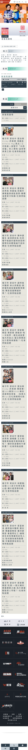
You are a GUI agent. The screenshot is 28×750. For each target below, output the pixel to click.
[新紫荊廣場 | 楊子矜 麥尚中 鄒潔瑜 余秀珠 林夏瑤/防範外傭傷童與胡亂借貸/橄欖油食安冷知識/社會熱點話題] (8, 181)
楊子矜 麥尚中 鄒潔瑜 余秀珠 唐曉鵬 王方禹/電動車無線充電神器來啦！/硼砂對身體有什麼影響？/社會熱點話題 (14, 441)
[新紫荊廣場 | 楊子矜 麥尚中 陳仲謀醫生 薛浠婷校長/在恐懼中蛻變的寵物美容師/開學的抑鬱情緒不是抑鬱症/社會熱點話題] (8, 228)
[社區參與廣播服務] (20, 663)
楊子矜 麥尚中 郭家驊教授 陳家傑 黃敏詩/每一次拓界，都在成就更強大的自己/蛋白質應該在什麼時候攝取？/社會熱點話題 (14, 336)
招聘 (14, 714)
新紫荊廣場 (7, 77)
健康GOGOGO (7, 360)
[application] (13, 79)
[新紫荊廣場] (2, 90)
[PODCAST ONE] (20, 695)
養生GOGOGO (7, 310)
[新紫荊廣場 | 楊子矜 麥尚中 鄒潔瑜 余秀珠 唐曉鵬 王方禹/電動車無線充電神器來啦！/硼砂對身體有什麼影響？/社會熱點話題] (8, 429)
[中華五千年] (7, 706)
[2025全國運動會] (7, 632)
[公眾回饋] (18, 624)
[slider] (12, 79)
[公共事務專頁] (7, 663)
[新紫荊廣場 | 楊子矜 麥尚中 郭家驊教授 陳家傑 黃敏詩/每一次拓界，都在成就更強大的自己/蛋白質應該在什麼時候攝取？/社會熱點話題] (8, 323)
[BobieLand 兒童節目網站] (20, 642)
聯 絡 (8, 624)
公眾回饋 (22, 624)
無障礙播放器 (18, 718)
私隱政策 (6, 718)
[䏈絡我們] (5, 624)
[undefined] (14, 1)
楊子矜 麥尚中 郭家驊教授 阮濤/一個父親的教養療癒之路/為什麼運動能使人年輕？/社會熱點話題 (14, 588)
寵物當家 (5, 265)
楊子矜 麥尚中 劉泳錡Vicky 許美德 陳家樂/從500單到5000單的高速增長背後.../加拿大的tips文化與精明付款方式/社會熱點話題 (14, 392)
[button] (3, 79)
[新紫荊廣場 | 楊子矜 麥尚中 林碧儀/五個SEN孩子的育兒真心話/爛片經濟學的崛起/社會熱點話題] (8, 476)
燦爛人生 (5, 362)
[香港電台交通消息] (5, 621)
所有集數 (5, 36)
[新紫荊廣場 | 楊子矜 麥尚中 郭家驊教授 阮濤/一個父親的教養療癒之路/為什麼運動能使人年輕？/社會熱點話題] (8, 576)
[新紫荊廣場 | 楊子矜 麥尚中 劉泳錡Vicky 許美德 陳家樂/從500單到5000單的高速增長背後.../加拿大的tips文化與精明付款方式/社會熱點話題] (8, 376)
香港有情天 (6, 217)
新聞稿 (6, 714)
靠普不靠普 (6, 262)
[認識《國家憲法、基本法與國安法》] (20, 674)
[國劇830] (7, 653)
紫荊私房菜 (6, 170)
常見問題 (19, 716)
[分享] (19, 621)
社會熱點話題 (7, 560)
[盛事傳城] (20, 685)
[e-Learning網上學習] (20, 653)
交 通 (8, 621)
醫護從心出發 (7, 312)
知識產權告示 (8, 716)
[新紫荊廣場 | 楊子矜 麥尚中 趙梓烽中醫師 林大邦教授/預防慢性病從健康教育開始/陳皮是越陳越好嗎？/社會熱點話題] (8, 276)
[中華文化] (7, 674)
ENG (17, 1)
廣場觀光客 (6, 168)
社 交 (22, 621)
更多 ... (3, 616)
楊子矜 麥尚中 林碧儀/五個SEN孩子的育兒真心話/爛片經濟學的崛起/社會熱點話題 (13, 487)
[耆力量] (7, 685)
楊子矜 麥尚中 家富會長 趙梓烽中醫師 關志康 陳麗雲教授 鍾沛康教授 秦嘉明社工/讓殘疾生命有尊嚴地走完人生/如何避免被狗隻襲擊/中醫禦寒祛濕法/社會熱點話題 (13, 535)
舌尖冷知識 (6, 215)
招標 (20, 714)
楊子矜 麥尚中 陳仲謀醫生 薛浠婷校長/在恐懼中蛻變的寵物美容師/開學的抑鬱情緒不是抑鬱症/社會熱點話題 (14, 241)
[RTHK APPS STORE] (7, 695)
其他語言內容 (13, 720)
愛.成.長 (5, 508)
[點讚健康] (7, 642)
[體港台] (20, 632)
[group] (22, 79)
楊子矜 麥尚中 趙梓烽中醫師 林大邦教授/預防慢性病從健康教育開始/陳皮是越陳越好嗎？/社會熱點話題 (13, 288)
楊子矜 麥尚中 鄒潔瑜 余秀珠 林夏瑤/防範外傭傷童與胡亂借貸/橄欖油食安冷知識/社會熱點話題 (14, 193)
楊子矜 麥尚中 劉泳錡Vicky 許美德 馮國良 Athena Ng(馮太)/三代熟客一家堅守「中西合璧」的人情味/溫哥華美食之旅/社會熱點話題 (14, 145)
